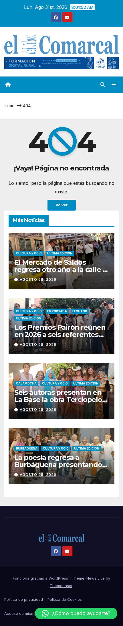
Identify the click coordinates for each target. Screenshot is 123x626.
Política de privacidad (23, 599)
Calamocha (26, 383)
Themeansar (61, 585)
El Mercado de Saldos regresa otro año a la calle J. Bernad (61, 269)
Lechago (79, 311)
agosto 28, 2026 (38, 279)
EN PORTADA (57, 311)
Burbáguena (26, 448)
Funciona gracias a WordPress (41, 578)
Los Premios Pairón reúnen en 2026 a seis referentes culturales (60, 334)
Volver (61, 205)
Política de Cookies (64, 599)
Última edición (59, 253)
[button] (102, 84)
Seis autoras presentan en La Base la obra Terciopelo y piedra (60, 399)
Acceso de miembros (23, 613)
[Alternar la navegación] (114, 84)
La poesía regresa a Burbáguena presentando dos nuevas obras (58, 464)
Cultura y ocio (29, 253)
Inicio (9, 105)
